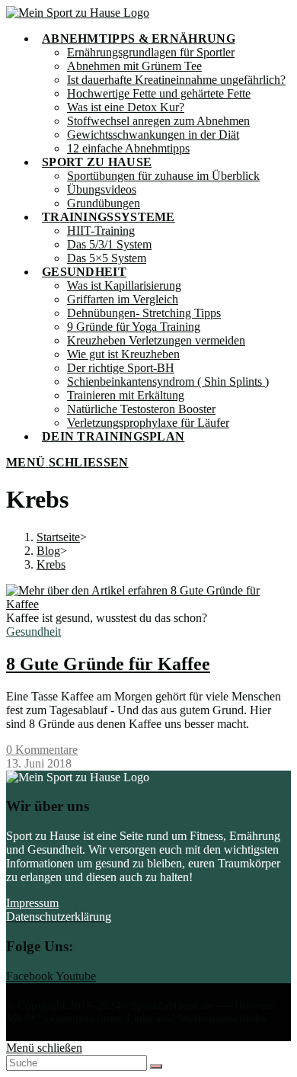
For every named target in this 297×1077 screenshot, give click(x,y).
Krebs (51, 564)
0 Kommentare (42, 749)
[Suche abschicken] (156, 1066)
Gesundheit (33, 631)
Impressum (32, 902)
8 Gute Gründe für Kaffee (108, 664)
